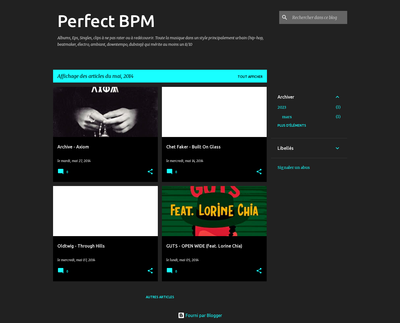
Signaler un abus (294, 167)
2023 (282, 107)
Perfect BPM (106, 20)
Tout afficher (250, 76)
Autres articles (160, 297)
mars (287, 116)
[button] (150, 172)
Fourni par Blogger (203, 315)
